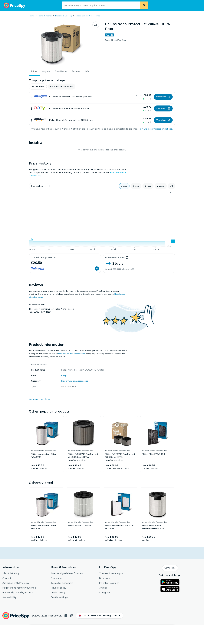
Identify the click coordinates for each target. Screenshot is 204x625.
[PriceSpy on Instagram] (72, 615)
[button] (38, 86)
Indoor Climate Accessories (87, 16)
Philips (64, 375)
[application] (102, 221)
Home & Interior (45, 16)
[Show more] (31, 96)
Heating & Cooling (63, 16)
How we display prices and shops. (155, 128)
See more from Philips (39, 399)
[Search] (144, 5)
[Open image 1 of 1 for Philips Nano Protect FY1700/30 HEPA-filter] (60, 44)
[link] (46, 444)
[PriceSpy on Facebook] (66, 615)
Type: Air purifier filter (115, 40)
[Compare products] (95, 25)
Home (31, 16)
